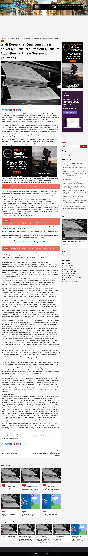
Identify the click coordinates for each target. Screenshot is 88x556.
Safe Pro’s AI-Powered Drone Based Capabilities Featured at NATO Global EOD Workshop (16, 452)
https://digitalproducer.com (68, 269)
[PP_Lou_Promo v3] (29, 162)
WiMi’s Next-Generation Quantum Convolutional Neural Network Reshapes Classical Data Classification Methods (74, 202)
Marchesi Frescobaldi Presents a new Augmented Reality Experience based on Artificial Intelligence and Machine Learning (45, 453)
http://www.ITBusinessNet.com (69, 265)
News (2, 40)
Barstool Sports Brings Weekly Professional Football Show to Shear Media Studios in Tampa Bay (30, 488)
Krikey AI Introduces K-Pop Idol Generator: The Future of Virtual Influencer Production (74, 197)
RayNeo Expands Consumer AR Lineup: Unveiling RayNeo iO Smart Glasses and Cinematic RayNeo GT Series (74, 208)
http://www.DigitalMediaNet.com (70, 273)
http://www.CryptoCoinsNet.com (70, 281)
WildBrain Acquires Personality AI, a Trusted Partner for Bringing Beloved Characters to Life (30, 514)
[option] (74, 234)
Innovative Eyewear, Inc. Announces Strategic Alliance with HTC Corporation (9, 514)
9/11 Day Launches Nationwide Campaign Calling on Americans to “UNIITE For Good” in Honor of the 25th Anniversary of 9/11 (51, 489)
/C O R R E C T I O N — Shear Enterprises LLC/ (8, 487)
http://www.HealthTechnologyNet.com (71, 277)
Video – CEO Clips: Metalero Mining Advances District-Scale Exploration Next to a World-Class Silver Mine (74, 192)
